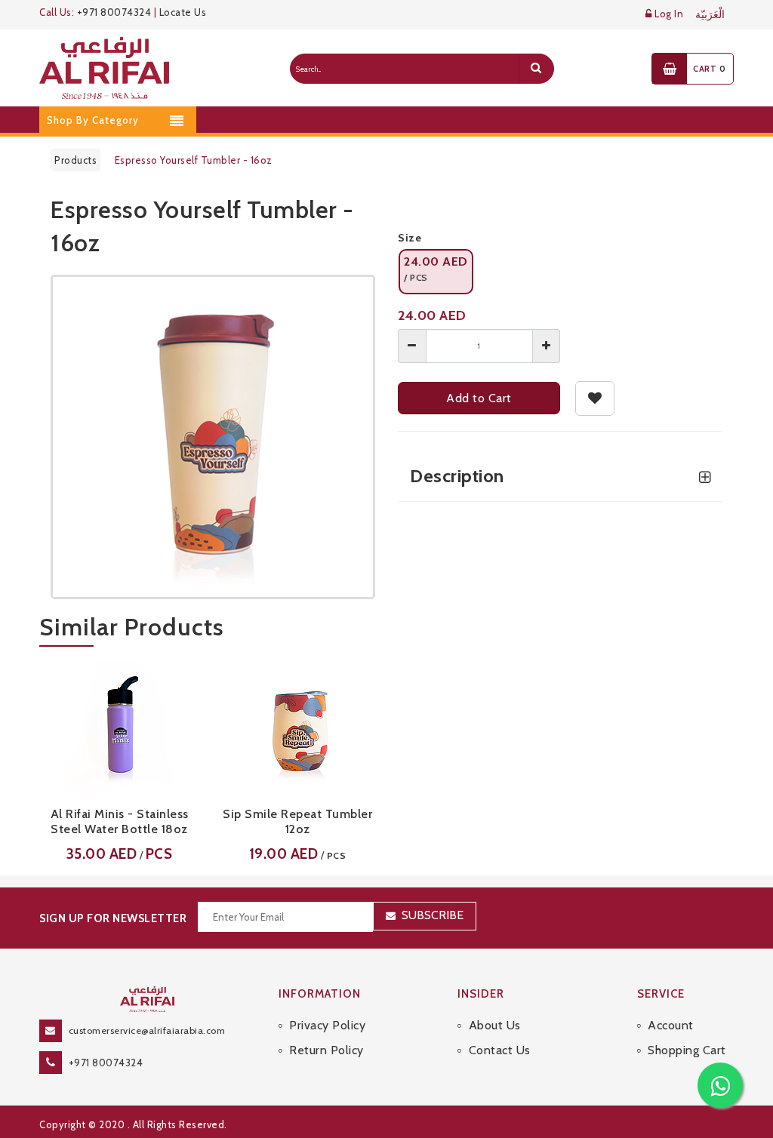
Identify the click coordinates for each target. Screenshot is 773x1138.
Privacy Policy (327, 1025)
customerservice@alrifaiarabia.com (147, 1030)
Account (671, 1025)
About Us (495, 1025)
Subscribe (432, 915)
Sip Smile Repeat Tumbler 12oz (297, 821)
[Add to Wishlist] (595, 398)
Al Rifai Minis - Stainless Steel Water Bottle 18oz (120, 821)
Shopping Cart (687, 1050)
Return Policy (326, 1050)
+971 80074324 (114, 12)
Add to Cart (479, 398)
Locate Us (183, 12)
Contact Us (500, 1050)
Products (75, 160)
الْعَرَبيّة (710, 14)
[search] (536, 68)
